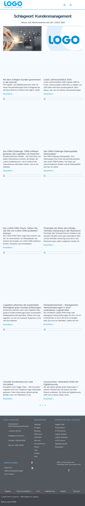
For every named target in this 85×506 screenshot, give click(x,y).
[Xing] (66, 502)
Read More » (8, 94)
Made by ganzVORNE (8, 502)
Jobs (36, 450)
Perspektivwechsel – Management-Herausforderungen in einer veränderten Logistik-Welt (61, 307)
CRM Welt (37, 437)
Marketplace (59, 447)
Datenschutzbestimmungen (13, 471)
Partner (36, 447)
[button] (78, 4)
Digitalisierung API (61, 444)
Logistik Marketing (61, 437)
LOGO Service (60, 440)
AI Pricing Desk (60, 431)
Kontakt (36, 453)
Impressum (8, 467)
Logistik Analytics (61, 434)
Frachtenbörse (60, 428)
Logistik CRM (59, 424)
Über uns (37, 440)
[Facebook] (61, 502)
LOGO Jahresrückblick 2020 (58, 79)
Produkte (37, 428)
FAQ (35, 456)
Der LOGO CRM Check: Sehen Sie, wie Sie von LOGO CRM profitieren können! (20, 230)
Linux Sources (9, 474)
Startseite (37, 424)
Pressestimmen (39, 444)
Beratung (37, 431)
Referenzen (38, 434)
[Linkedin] (72, 502)
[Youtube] (77, 502)
